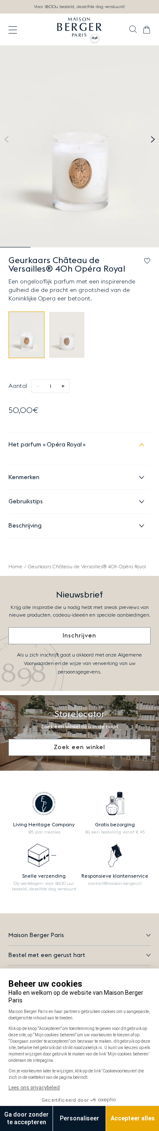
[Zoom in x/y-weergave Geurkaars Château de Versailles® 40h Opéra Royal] (79, 146)
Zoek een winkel (79, 747)
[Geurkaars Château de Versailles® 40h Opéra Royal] (26, 335)
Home (15, 566)
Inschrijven (79, 636)
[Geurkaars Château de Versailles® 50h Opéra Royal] (67, 335)
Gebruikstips (25, 502)
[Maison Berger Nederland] (79, 30)
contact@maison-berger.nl (115, 883)
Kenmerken (23, 477)
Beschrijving (25, 526)
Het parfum (45, 445)
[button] (133, 30)
